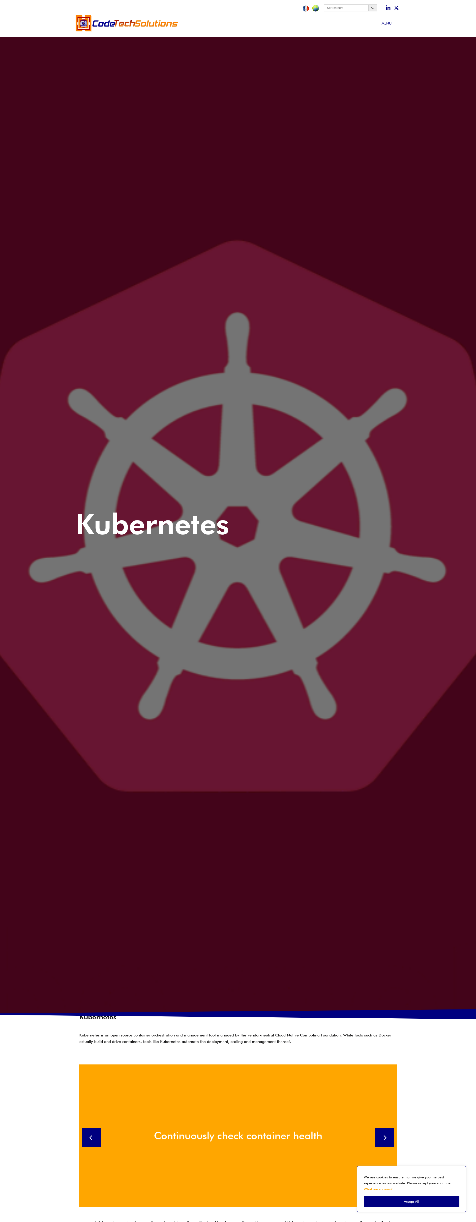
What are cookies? (378, 1189)
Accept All (411, 1201)
